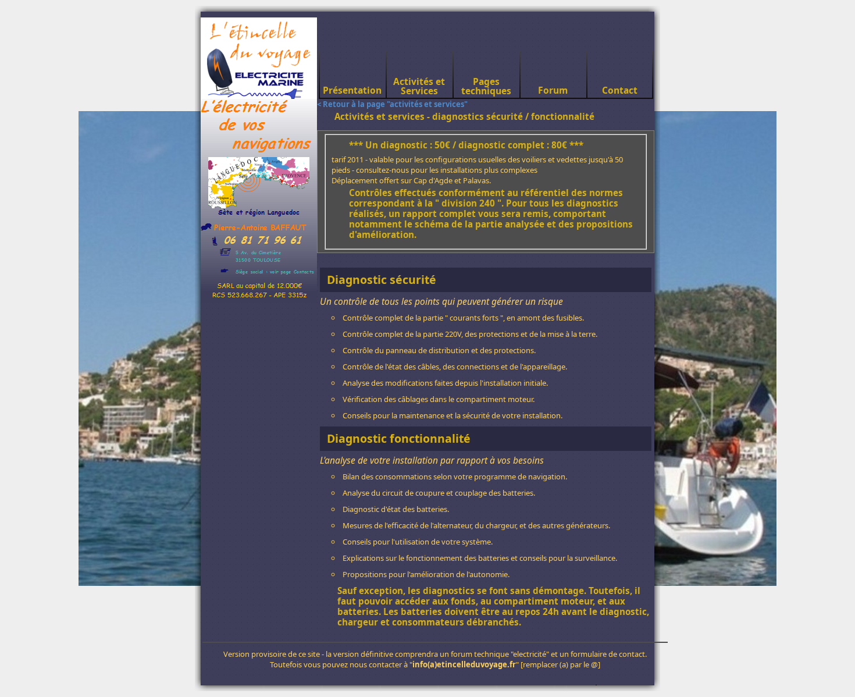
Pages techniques (486, 86)
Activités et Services (419, 86)
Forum (553, 90)
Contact (619, 90)
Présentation (352, 90)
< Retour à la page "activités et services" (392, 104)
